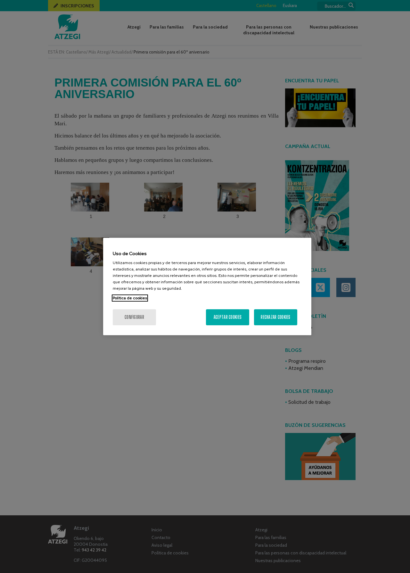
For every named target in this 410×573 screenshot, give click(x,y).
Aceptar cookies (228, 317)
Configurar (134, 317)
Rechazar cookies (275, 317)
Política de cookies (130, 298)
